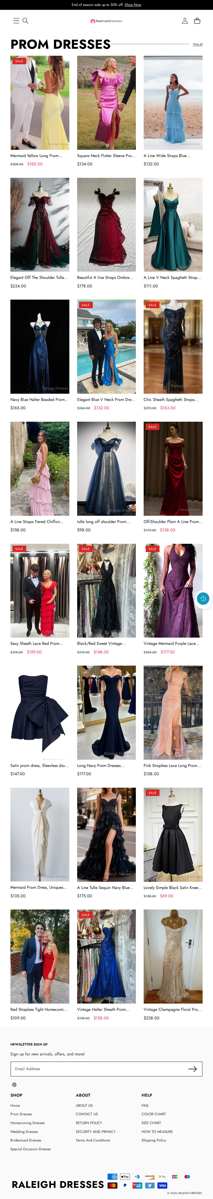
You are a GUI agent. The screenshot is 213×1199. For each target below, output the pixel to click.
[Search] (25, 21)
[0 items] (197, 21)
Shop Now (133, 4)
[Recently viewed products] (203, 599)
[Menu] (16, 21)
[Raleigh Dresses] (106, 21)
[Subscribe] (192, 1069)
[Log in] (185, 21)
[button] (203, 612)
